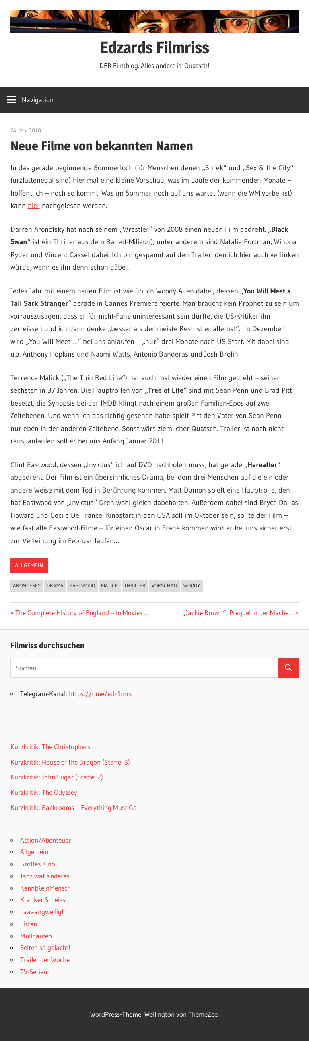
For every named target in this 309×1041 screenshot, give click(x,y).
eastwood (82, 585)
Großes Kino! (38, 864)
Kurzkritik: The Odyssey (43, 792)
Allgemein (29, 565)
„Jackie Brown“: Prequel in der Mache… (238, 612)
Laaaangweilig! (42, 911)
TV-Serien (33, 971)
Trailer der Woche (45, 959)
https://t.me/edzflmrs (100, 693)
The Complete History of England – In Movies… (81, 612)
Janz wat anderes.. (46, 876)
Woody (191, 585)
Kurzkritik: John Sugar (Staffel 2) (56, 777)
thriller (135, 585)
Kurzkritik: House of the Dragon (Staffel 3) (70, 762)
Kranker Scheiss (42, 899)
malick (109, 585)
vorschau (164, 585)
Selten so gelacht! (45, 947)
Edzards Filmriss (154, 47)
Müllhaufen (36, 936)
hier (34, 205)
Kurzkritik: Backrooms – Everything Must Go (73, 807)
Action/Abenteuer (45, 840)
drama (55, 585)
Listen (28, 923)
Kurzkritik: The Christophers (50, 746)
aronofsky (27, 585)
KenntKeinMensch (45, 888)
